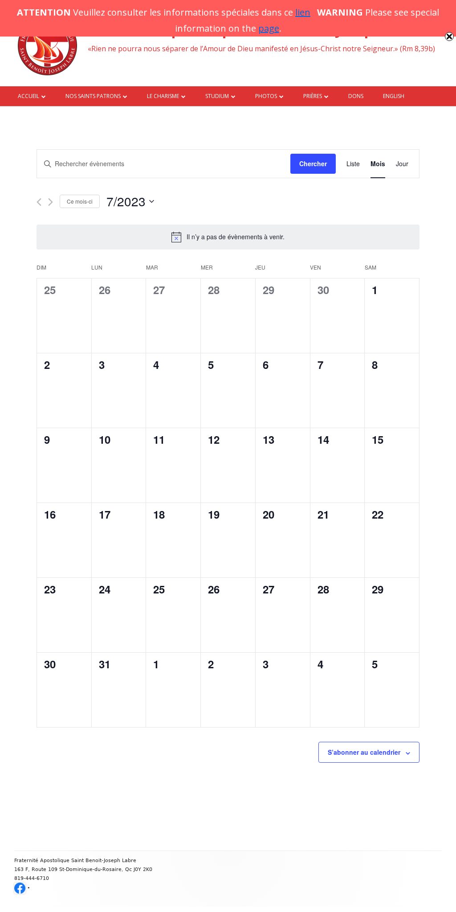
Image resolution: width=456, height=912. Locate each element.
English (393, 96)
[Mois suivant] (50, 202)
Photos (266, 96)
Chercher (313, 163)
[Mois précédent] (39, 202)
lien (302, 12)
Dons (355, 96)
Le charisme (163, 96)
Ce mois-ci (80, 201)
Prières (312, 96)
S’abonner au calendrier (364, 752)
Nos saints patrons (93, 96)
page (268, 28)
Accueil (28, 96)
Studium (217, 96)
